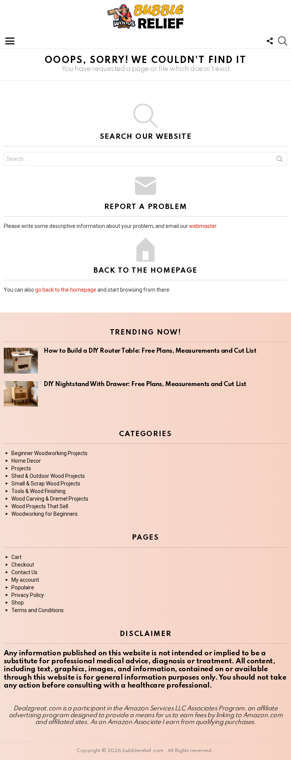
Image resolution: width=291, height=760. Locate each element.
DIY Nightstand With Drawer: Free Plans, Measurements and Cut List (145, 384)
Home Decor (26, 461)
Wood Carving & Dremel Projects (49, 499)
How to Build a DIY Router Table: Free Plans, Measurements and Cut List (150, 351)
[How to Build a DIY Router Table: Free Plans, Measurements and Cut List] (21, 361)
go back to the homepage (65, 290)
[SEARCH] (282, 41)
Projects (21, 468)
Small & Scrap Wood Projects (45, 483)
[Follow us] (269, 41)
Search (279, 160)
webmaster (202, 226)
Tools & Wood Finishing (38, 491)
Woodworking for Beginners (44, 514)
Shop (17, 603)
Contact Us (24, 572)
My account (25, 580)
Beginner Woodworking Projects (49, 453)
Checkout (22, 565)
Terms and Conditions (37, 610)
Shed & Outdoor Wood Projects (48, 476)
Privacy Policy (27, 595)
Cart (16, 557)
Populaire (22, 587)
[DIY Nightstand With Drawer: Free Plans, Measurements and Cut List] (21, 394)
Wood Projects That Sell (39, 506)
